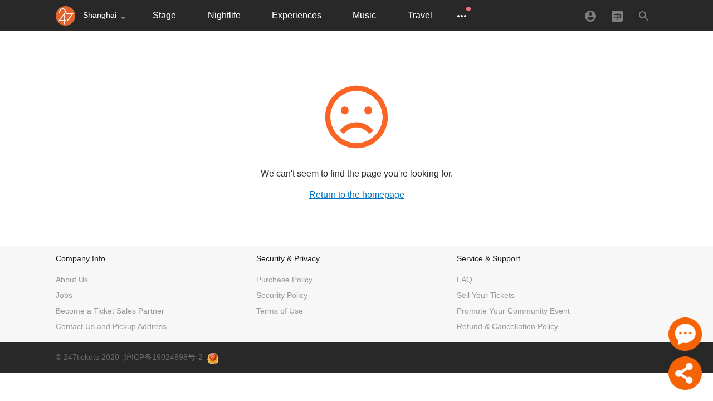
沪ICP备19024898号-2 (163, 357)
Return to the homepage (356, 194)
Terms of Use (279, 310)
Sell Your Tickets (486, 295)
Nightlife (224, 15)
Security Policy (281, 295)
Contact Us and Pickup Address (111, 326)
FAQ (464, 279)
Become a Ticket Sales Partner (110, 310)
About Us (72, 279)
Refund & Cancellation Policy (507, 326)
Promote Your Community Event (513, 310)
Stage (164, 15)
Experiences (296, 15)
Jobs (64, 295)
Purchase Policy (284, 279)
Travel (420, 15)
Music (364, 15)
